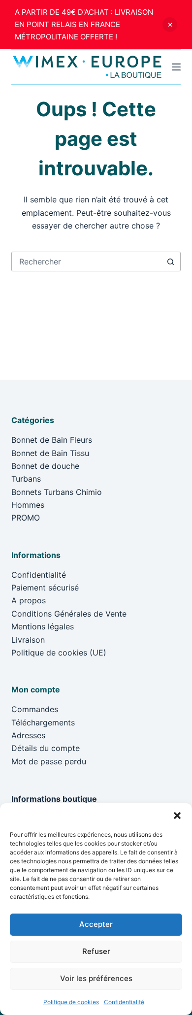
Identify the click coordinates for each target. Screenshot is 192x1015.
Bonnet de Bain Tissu (50, 453)
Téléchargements (43, 722)
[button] (177, 815)
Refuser (96, 951)
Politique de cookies (71, 1002)
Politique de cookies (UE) (58, 652)
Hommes (27, 505)
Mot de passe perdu (48, 761)
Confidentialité (124, 1002)
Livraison (28, 640)
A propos (28, 600)
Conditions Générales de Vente (69, 614)
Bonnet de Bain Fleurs (51, 440)
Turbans (26, 479)
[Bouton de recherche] (170, 261)
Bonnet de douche (45, 466)
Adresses (28, 735)
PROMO (25, 518)
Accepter (96, 924)
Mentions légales (42, 626)
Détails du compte (45, 748)
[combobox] (86, 261)
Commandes (34, 709)
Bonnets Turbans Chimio (56, 492)
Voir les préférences (96, 978)
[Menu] (176, 67)
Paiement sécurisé (45, 587)
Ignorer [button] (169, 24)
